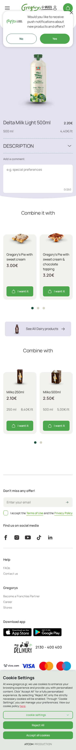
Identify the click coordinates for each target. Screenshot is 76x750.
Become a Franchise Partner (21, 596)
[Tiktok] (39, 537)
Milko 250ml (15, 392)
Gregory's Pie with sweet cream (19, 257)
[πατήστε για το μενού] (7, 8)
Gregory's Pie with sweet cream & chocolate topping (56, 261)
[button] (32, 308)
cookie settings (36, 715)
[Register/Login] (55, 8)
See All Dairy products (42, 328)
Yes (54, 39)
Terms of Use (34, 513)
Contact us (10, 573)
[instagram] (17, 537)
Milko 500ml (52, 392)
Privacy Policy (63, 513)
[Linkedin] (50, 537)
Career (7, 602)
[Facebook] (6, 537)
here (23, 706)
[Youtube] (28, 537)
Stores (7, 607)
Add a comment (14, 159)
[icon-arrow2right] (67, 502)
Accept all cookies (38, 735)
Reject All (38, 725)
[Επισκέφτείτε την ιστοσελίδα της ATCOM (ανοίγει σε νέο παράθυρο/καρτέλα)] (38, 744)
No (21, 39)
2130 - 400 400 (48, 647)
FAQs (6, 568)
